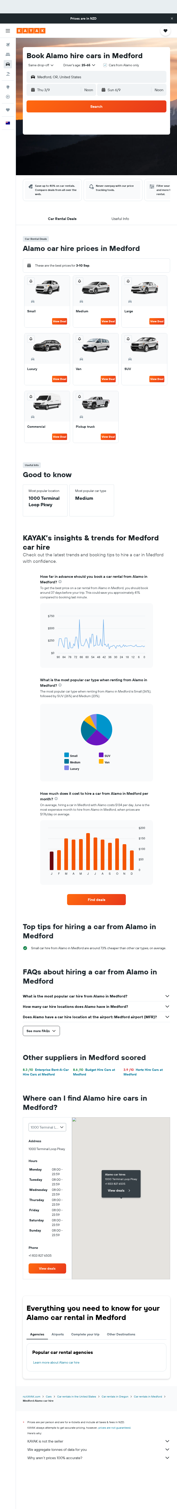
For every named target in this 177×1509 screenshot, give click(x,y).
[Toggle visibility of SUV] (104, 755)
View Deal (59, 321)
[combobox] (41, 65)
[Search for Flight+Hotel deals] (8, 73)
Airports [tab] (58, 1334)
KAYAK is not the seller (45, 1441)
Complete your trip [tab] (85, 1334)
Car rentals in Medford (148, 1396)
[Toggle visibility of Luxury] (71, 768)
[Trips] (8, 109)
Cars (49, 1396)
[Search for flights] (8, 44)
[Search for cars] (8, 64)
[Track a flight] (8, 96)
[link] (96, 899)
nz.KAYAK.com (31, 1396)
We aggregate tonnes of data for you (57, 1449)
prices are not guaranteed (114, 1427)
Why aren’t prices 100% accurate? (54, 1457)
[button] (172, 18)
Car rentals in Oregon (115, 1396)
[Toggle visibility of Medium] (72, 761)
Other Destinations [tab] (121, 1334)
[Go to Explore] (8, 87)
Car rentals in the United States (76, 1396)
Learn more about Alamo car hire (56, 1362)
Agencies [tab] (37, 1334)
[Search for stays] (8, 54)
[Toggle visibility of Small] (70, 755)
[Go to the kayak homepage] (31, 30)
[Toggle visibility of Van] (104, 761)
